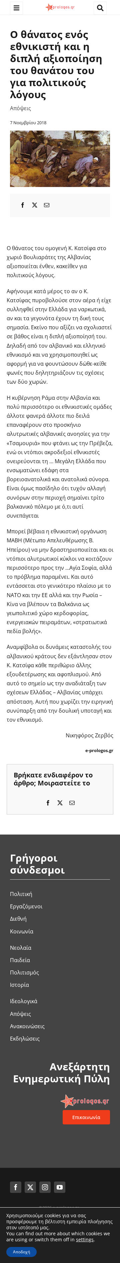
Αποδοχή (21, 1252)
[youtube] (59, 1187)
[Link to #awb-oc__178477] (16, 8)
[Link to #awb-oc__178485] (100, 8)
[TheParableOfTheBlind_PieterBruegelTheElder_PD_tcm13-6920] (60, 133)
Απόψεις (20, 108)
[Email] (47, 205)
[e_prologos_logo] (60, 4)
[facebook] (15, 1187)
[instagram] (45, 1187)
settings (85, 1240)
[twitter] (30, 1187)
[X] (35, 205)
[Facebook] (23, 205)
